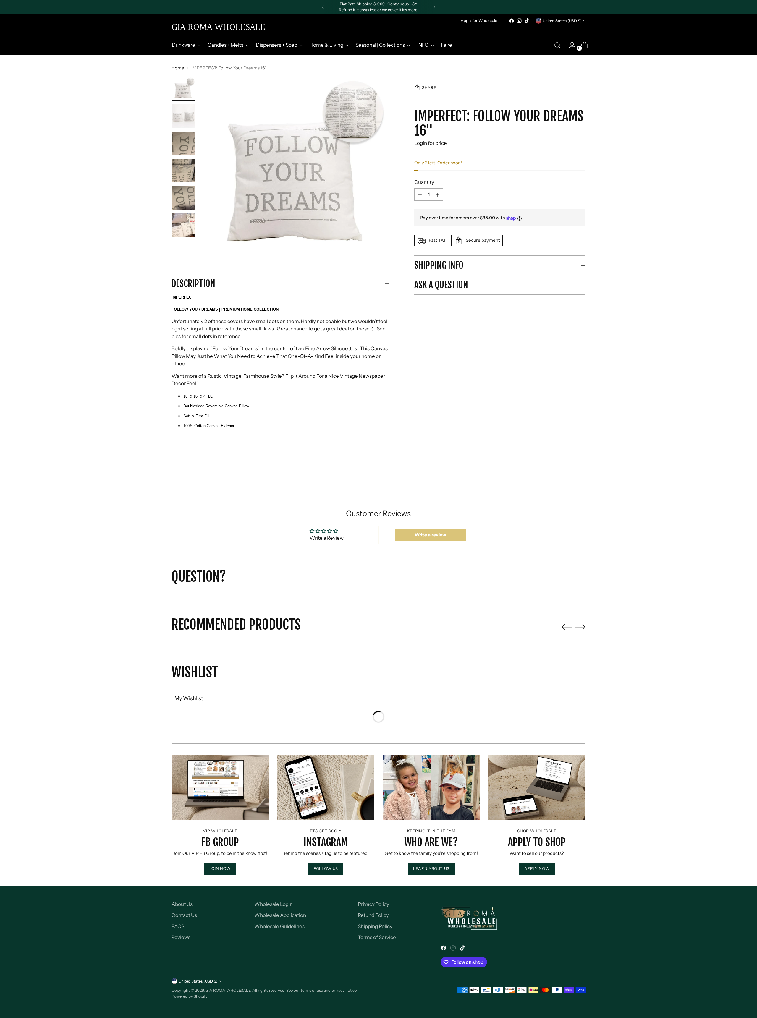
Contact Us (184, 915)
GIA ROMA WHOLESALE (228, 990)
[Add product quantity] (420, 195)
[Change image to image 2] (183, 116)
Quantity (424, 182)
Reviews (181, 937)
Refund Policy (373, 915)
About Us (182, 904)
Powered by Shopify (190, 996)
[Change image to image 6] (183, 225)
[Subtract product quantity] (437, 195)
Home (178, 68)
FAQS (178, 926)
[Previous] (322, 7)
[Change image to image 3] (183, 143)
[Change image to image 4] (183, 170)
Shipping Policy (375, 926)
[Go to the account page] (570, 45)
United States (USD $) (562, 20)
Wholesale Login (273, 904)
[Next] (434, 7)
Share (429, 87)
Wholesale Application (280, 915)
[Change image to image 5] (183, 198)
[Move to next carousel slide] (580, 627)
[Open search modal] (557, 45)
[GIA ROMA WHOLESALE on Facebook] (511, 20)
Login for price (430, 143)
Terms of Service (377, 937)
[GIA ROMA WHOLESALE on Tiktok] (527, 20)
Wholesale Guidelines (279, 926)
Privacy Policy (373, 904)
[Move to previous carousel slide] (567, 627)
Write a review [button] (430, 535)
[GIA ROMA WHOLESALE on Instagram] (519, 20)
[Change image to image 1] (183, 89)
